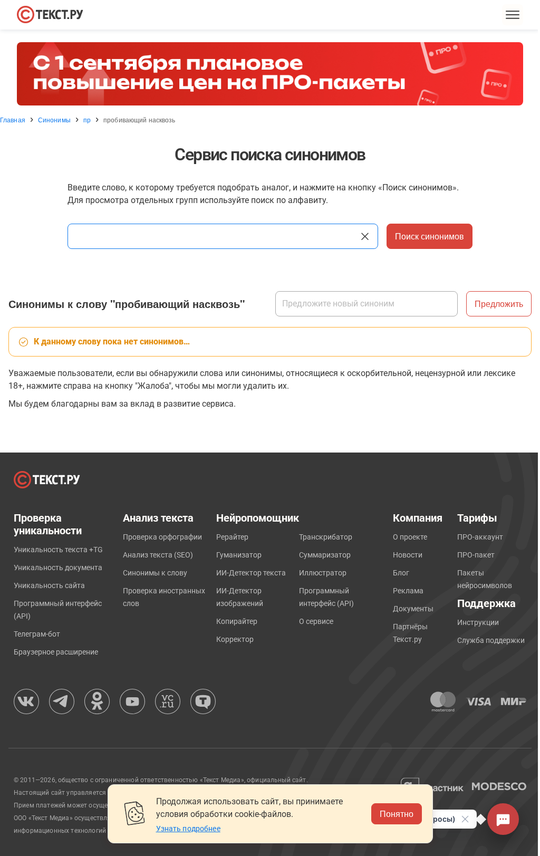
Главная (12, 119)
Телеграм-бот (37, 634)
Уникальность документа (58, 567)
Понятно (396, 813)
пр (87, 119)
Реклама (408, 590)
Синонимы (54, 119)
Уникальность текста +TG (58, 549)
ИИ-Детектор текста (251, 573)
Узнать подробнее (188, 828)
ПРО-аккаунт (480, 537)
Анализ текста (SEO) (158, 555)
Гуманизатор (239, 555)
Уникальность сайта (49, 585)
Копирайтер (236, 621)
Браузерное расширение (56, 652)
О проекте (410, 537)
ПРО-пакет (476, 555)
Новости (407, 555)
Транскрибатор (325, 537)
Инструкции (478, 622)
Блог (401, 573)
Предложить (499, 303)
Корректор (235, 639)
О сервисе (316, 621)
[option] (270, 73)
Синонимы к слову (155, 573)
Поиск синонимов (429, 236)
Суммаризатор (325, 555)
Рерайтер (232, 537)
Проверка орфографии (162, 537)
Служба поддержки (491, 640)
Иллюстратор (322, 573)
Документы (413, 608)
